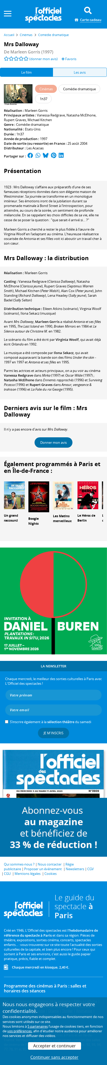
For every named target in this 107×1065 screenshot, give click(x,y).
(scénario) (60, 308)
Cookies (50, 873)
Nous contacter (50, 864)
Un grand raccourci (11, 518)
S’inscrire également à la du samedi (50, 722)
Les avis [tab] (80, 72)
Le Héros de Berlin (86, 518)
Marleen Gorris (36, 110)
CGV (90, 869)
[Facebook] (30, 156)
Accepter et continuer (54, 1046)
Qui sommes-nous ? (19, 864)
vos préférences (19, 1031)
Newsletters (75, 869)
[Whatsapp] (38, 156)
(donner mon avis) (43, 59)
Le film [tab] (26, 72)
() (46, 281)
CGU (7, 873)
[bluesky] (45, 156)
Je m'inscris (53, 733)
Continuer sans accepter (54, 1057)
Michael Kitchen (40, 119)
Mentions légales (28, 873)
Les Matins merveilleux (62, 518)
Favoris (70, 59)
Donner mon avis (53, 442)
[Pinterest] (53, 156)
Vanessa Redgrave (51, 115)
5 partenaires (38, 1026)
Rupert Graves (15, 119)
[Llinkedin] (61, 156)
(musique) (38, 313)
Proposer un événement (43, 869)
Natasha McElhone (81, 115)
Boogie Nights (33, 521)
